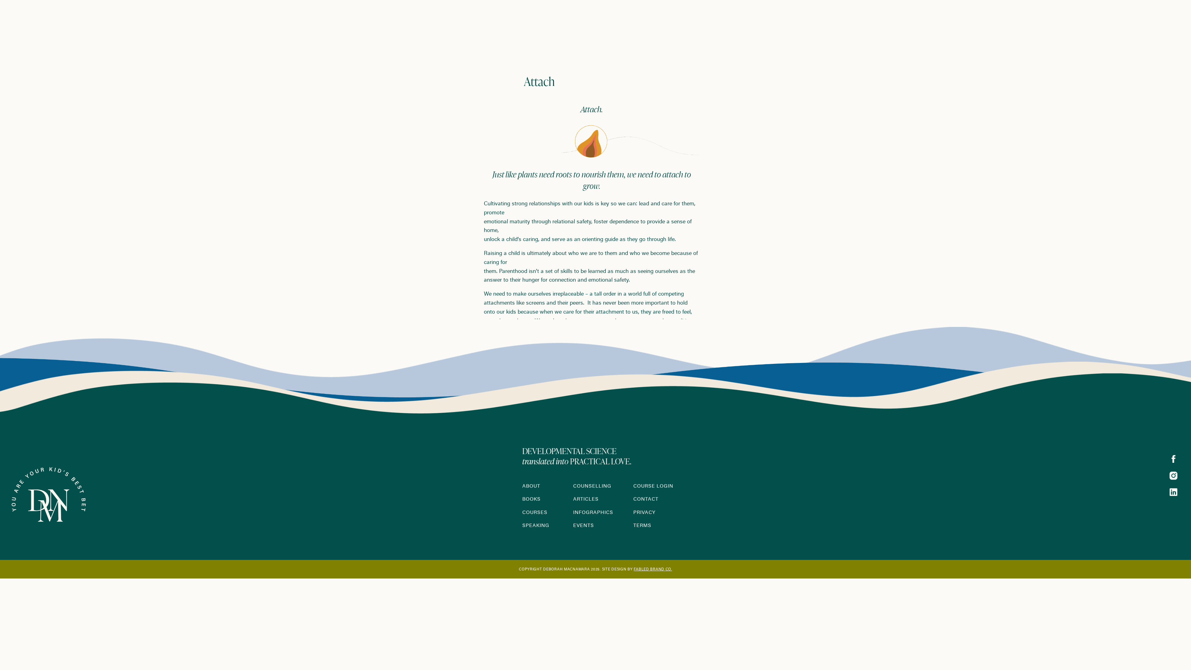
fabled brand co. (653, 569)
